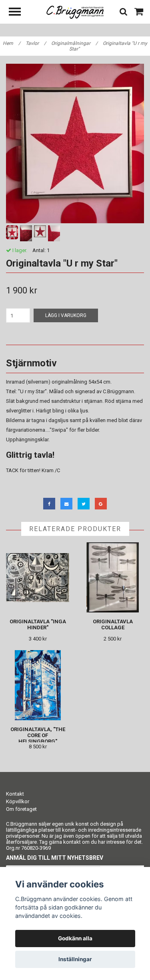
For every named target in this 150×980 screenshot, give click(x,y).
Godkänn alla (75, 938)
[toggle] (19, 13)
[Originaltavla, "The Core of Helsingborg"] (38, 685)
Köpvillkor (17, 801)
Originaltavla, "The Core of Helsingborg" (37, 735)
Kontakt (15, 794)
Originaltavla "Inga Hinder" (38, 624)
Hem (11, 43)
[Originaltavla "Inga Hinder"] (38, 577)
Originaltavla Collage (113, 624)
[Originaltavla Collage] (113, 577)
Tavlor (36, 43)
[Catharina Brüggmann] (75, 12)
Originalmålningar (74, 43)
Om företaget (21, 809)
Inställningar (75, 959)
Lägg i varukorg (65, 315)
